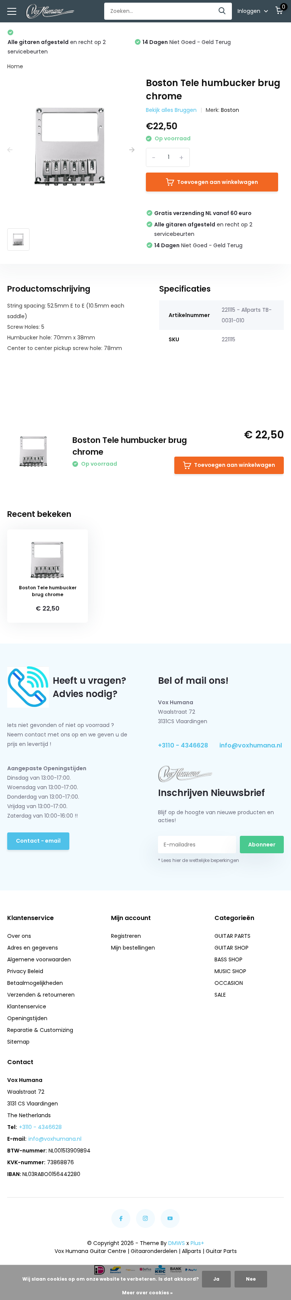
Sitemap (18, 1042)
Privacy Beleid (25, 971)
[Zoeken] (222, 11)
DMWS (176, 1243)
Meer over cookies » (147, 1292)
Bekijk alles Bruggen (171, 110)
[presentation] (10, 150)
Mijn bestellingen (133, 947)
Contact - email (38, 841)
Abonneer (261, 844)
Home (15, 66)
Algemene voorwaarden (39, 959)
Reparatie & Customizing (40, 1030)
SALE (220, 995)
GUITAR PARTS (232, 936)
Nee (251, 1279)
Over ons (19, 936)
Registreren (126, 936)
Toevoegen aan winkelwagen (217, 182)
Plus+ (197, 1243)
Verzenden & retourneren (41, 995)
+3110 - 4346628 (183, 745)
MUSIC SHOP (230, 971)
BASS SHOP (228, 959)
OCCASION (228, 983)
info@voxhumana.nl (250, 745)
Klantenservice (26, 1006)
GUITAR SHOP (231, 947)
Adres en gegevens (32, 947)
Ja (216, 1279)
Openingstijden (27, 1018)
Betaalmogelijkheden (35, 983)
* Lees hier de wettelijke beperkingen (198, 860)
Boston (230, 110)
